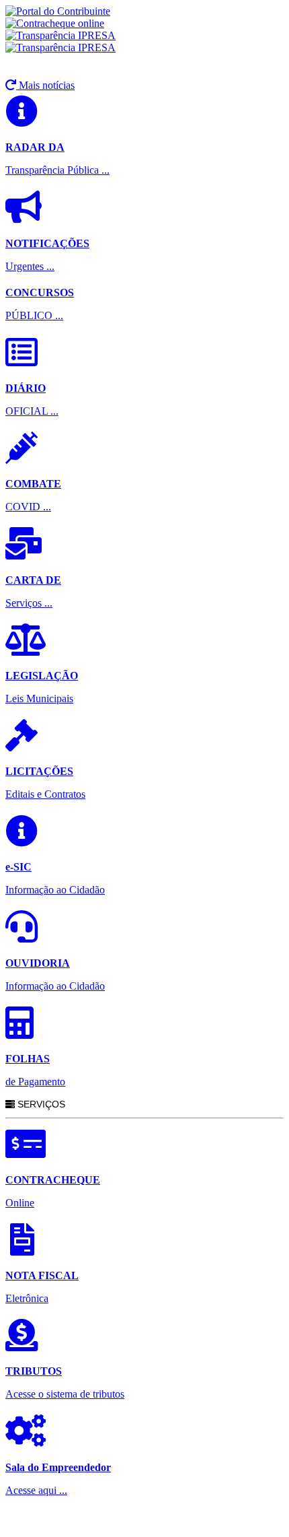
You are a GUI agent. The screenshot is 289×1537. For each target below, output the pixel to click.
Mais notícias (45, 85)
